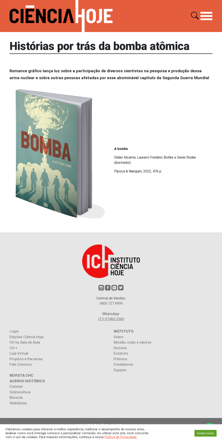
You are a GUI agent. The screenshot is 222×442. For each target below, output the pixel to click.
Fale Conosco (21, 364)
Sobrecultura (20, 392)
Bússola (16, 397)
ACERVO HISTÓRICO (27, 381)
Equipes (120, 370)
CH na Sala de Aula (25, 342)
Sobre (118, 337)
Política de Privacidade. (120, 437)
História (120, 348)
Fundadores (123, 364)
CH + (13, 348)
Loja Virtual (19, 353)
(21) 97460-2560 (111, 319)
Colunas (16, 386)
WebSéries (18, 403)
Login (14, 331)
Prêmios (120, 359)
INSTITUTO (124, 331)
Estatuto (121, 353)
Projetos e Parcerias (26, 359)
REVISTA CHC (21, 375)
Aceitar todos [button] (205, 433)
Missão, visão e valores (132, 342)
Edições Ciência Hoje (27, 337)
